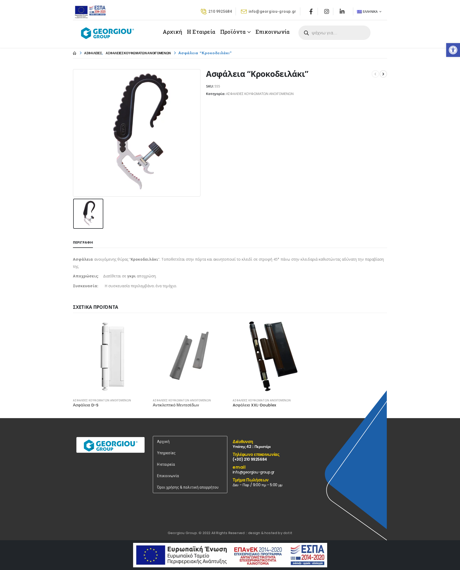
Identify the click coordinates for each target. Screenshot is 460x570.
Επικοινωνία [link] (273, 31)
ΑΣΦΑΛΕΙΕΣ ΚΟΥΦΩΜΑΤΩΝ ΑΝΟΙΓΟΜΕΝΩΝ (260, 93)
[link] (453, 50)
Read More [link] (138, 328)
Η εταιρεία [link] (166, 464)
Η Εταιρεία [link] (201, 31)
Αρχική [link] (172, 31)
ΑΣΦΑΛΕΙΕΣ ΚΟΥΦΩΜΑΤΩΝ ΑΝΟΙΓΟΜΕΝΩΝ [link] (102, 400)
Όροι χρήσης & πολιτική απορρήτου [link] (188, 487)
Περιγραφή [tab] (83, 242)
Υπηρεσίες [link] (166, 453)
